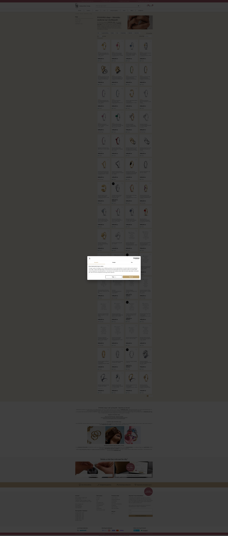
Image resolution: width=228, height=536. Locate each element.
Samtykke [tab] (96, 262)
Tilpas (113, 276)
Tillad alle (131, 276)
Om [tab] (132, 262)
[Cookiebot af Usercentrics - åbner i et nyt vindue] (134, 258)
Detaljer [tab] (114, 262)
